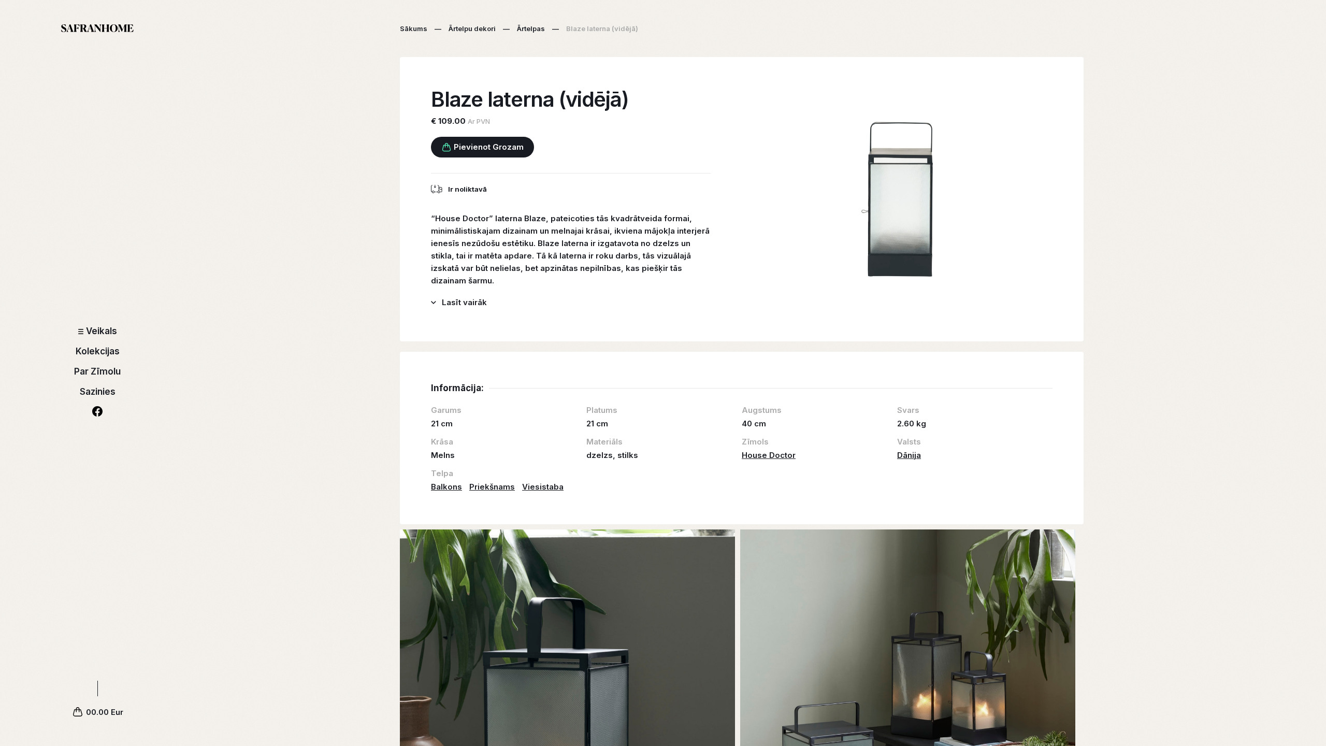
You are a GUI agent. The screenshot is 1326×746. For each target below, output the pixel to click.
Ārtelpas (531, 28)
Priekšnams (492, 487)
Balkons (446, 487)
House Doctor (769, 455)
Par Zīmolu (97, 371)
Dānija (909, 455)
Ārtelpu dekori (472, 28)
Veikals (101, 331)
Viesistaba (543, 487)
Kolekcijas (98, 351)
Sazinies (98, 391)
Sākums (413, 28)
